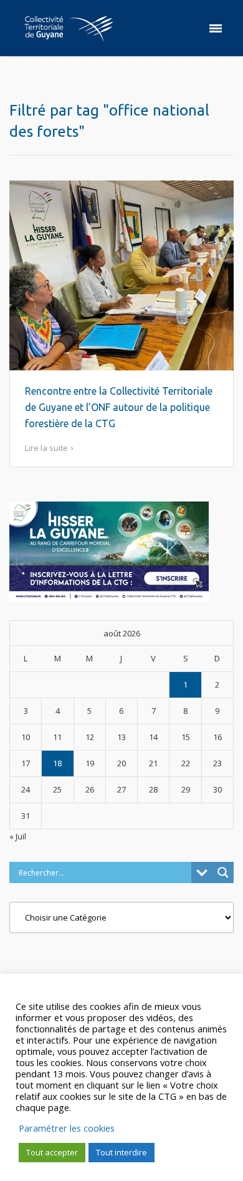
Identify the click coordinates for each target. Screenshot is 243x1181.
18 (57, 763)
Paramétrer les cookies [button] (67, 1128)
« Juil (17, 836)
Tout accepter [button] (52, 1152)
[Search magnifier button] (223, 872)
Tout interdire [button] (121, 1152)
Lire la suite (46, 447)
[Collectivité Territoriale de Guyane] (68, 28)
